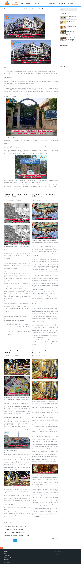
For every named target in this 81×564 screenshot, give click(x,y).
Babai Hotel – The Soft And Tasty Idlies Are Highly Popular (17, 535)
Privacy (5, 553)
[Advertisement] (69, 56)
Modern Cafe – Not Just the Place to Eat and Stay (43, 195)
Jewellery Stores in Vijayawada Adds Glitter (42, 351)
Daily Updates (61, 3)
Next (25, 540)
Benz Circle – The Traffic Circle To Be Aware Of (14, 532)
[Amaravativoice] (11, 2)
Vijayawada (28, 3)
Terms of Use (7, 555)
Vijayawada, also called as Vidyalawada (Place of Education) (24, 9)
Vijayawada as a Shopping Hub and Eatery (14, 529)
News (43, 3)
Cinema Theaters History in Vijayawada (13, 351)
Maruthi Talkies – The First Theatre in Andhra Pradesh (16, 195)
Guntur (37, 3)
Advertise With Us (8, 557)
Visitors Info (51, 3)
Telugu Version (72, 3)
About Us (6, 551)
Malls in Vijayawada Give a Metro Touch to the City (15, 526)
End (29, 540)
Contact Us (6, 559)
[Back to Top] (1, 548)
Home (22, 3)
